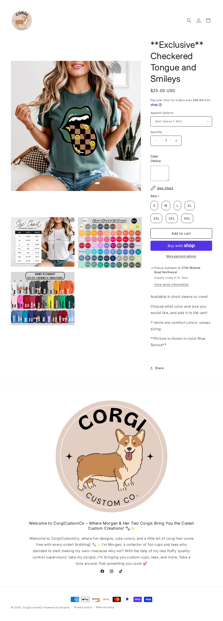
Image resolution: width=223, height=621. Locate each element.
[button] (189, 20)
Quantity (156, 132)
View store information (171, 284)
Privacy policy (83, 607)
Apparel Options (162, 112)
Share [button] (159, 368)
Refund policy (105, 607)
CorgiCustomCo (32, 607)
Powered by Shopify (57, 607)
